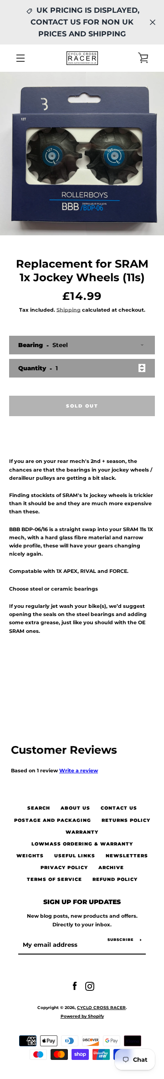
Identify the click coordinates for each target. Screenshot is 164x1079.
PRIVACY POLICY (64, 867)
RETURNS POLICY (126, 820)
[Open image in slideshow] (82, 153)
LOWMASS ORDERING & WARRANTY (82, 843)
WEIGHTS (30, 855)
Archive (111, 867)
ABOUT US (75, 808)
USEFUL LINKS (74, 855)
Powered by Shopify (82, 1016)
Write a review (78, 770)
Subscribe (120, 939)
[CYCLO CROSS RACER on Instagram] (89, 986)
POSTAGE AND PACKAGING (52, 820)
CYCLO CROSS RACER (101, 1007)
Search (38, 808)
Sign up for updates (82, 902)
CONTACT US (119, 808)
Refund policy (115, 879)
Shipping (68, 310)
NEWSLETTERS (127, 855)
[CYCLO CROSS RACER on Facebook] (74, 986)
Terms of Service (54, 879)
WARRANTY (82, 832)
